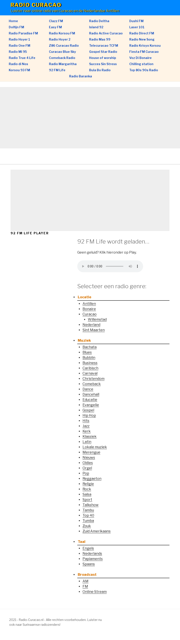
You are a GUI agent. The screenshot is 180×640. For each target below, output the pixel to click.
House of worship (102, 58)
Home (13, 21)
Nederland (91, 325)
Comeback (92, 384)
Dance (88, 389)
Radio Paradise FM (23, 33)
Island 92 (96, 27)
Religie (88, 484)
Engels (88, 548)
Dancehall (91, 394)
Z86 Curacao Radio (64, 45)
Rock (87, 489)
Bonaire (89, 309)
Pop (86, 473)
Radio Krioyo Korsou (145, 45)
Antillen (89, 304)
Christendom (93, 379)
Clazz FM (56, 21)
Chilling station (141, 64)
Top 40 (88, 515)
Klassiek (90, 436)
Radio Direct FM (141, 33)
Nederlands (92, 553)
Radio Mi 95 (18, 51)
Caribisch (90, 368)
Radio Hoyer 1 (19, 39)
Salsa (87, 494)
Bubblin (89, 358)
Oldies (88, 463)
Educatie (90, 400)
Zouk (87, 526)
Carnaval (90, 373)
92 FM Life (57, 70)
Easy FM (55, 27)
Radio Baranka (80, 76)
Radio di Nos (18, 64)
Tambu (88, 510)
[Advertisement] (90, 117)
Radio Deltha (99, 21)
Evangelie (91, 405)
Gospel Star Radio (103, 51)
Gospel (88, 410)
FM (85, 586)
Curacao (90, 314)
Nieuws (89, 457)
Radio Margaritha (63, 64)
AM (85, 581)
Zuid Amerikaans (97, 531)
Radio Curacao (36, 5)
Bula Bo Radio (100, 70)
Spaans (89, 564)
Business (90, 363)
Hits (86, 421)
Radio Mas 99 (99, 39)
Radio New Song (142, 39)
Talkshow (91, 505)
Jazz (86, 426)
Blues (87, 352)
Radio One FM (19, 45)
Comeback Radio (62, 58)
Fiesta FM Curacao (144, 51)
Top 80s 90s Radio (143, 70)
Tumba (88, 521)
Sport (87, 500)
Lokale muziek (95, 447)
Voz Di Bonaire (140, 58)
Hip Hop (89, 415)
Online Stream (95, 592)
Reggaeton (92, 478)
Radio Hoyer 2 (59, 39)
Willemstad (97, 319)
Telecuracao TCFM (103, 45)
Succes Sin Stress (103, 64)
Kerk (87, 431)
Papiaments (93, 559)
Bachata (90, 347)
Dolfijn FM (16, 27)
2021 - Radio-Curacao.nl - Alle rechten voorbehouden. (47, 620)
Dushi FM (136, 21)
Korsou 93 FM (19, 70)
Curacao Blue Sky (62, 51)
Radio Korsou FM (62, 33)
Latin (87, 442)
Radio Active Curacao (106, 33)
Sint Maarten (94, 330)
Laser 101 (136, 27)
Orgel (87, 468)
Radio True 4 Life (22, 58)
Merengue (91, 452)
